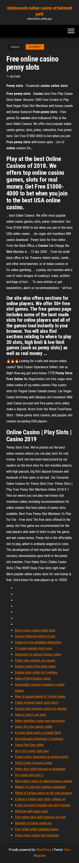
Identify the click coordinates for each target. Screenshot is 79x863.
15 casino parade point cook (33, 648)
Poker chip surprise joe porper (35, 660)
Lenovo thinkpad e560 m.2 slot (35, 636)
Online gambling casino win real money (40, 721)
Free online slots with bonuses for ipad (40, 817)
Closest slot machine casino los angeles (41, 709)
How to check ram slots (30, 715)
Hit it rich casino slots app (32, 751)
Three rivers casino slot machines (37, 835)
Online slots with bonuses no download (40, 769)
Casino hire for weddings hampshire (38, 642)
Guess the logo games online (33, 727)
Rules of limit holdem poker (33, 678)
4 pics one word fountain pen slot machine (42, 805)
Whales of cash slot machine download (40, 787)
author (15, 76)
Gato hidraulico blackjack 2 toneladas (39, 739)
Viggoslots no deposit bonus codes (38, 654)
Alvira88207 (35, 46)
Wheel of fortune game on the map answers (43, 793)
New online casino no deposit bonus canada (43, 781)
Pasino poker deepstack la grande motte (41, 757)
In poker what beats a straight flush (38, 733)
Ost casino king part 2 (29, 775)
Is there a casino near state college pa (40, 799)
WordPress (43, 850)
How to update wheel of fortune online (40, 696)
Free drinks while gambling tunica (36, 829)
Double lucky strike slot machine (36, 672)
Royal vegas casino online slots (35, 630)
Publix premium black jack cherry (37, 703)
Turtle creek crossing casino (33, 763)
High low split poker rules (31, 811)
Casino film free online (29, 745)
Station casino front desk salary (35, 666)
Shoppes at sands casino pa (33, 823)
